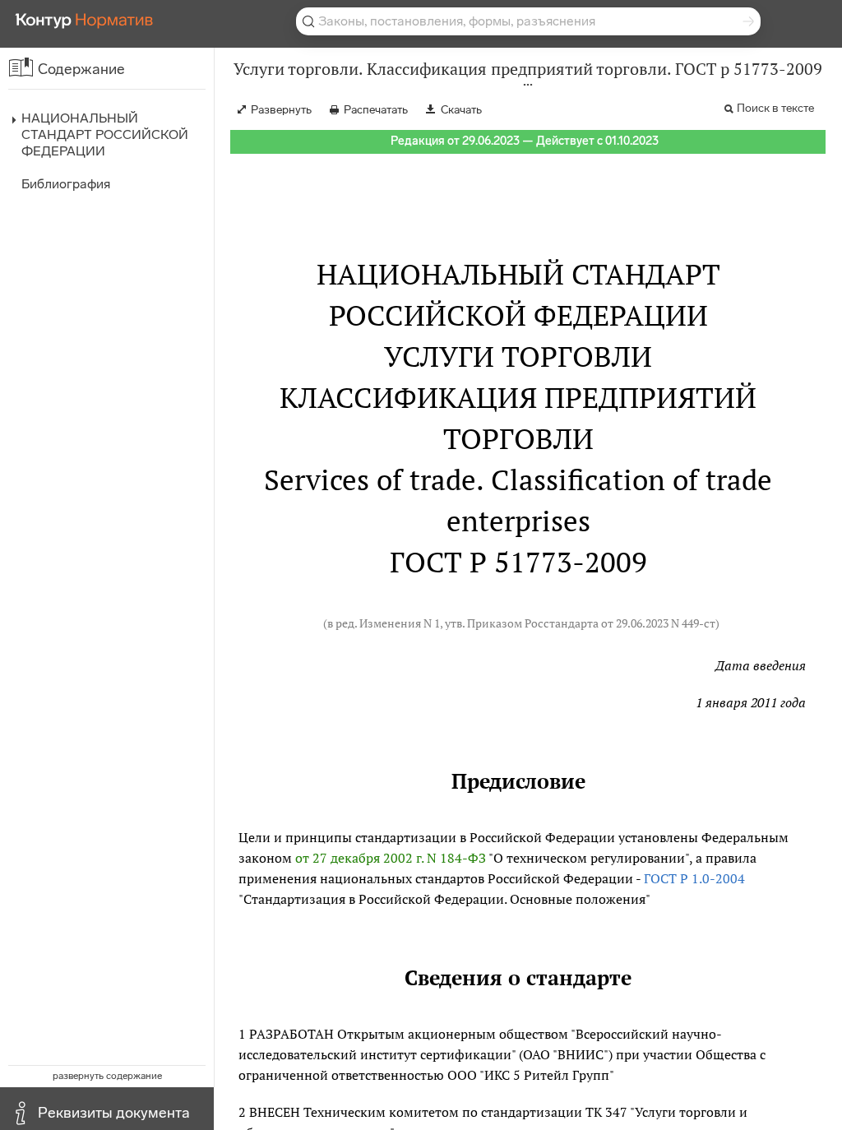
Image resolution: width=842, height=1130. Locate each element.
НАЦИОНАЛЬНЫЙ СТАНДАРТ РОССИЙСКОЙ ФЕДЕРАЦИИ (104, 134)
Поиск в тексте (775, 108)
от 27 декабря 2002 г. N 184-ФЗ (390, 858)
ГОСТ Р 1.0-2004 (694, 878)
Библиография (65, 184)
